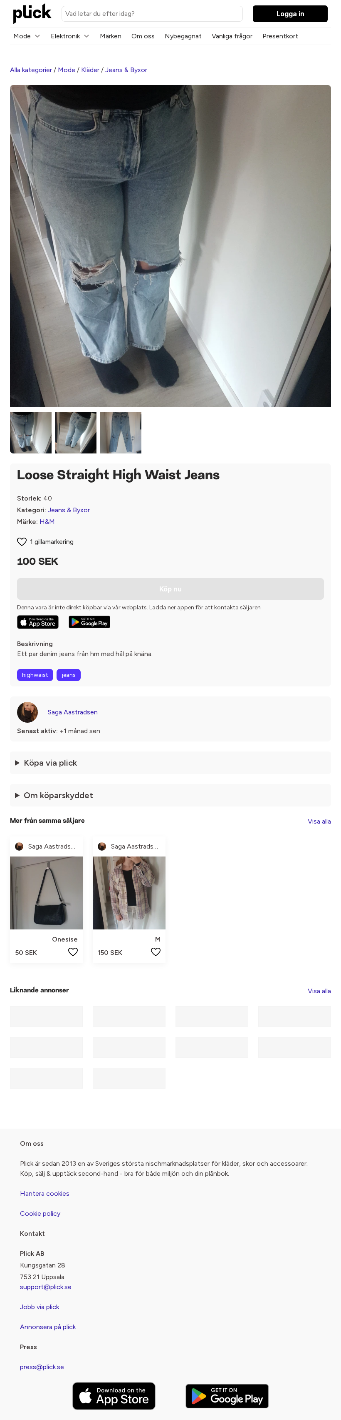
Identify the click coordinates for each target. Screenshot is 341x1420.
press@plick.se (42, 1367)
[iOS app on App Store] (38, 622)
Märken (110, 36)
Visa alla (319, 821)
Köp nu (170, 589)
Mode (22, 36)
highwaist (35, 675)
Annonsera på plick (48, 1327)
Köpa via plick (50, 763)
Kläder (90, 70)
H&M (47, 522)
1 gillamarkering (52, 542)
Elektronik (65, 36)
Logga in (290, 14)
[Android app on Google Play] (89, 622)
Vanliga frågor (232, 36)
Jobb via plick (39, 1307)
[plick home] (32, 13)
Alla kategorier (31, 70)
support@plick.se (46, 1287)
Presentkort (280, 36)
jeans (69, 675)
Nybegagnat (183, 36)
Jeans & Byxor (126, 70)
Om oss (143, 36)
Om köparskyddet (58, 795)
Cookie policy (40, 1213)
